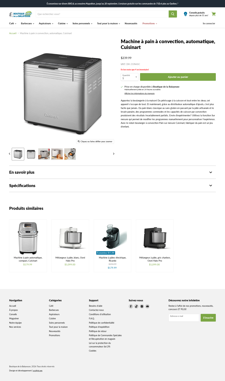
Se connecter (209, 23)
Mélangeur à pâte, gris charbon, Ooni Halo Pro (154, 259)
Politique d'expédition (99, 327)
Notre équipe (15, 322)
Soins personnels (82, 23)
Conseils (13, 314)
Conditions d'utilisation (100, 314)
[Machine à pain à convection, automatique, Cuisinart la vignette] (18, 154)
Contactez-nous (96, 310)
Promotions (148, 23)
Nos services (15, 327)
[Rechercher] (173, 14)
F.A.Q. (91, 318)
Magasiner (14, 318)
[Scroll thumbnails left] (9, 154)
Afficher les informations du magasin (139, 93)
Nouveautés (131, 23)
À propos (13, 310)
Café (12, 23)
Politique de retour (98, 331)
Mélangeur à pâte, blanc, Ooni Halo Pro (70, 259)
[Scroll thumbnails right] (113, 154)
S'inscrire (208, 317)
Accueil (13, 33)
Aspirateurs (45, 23)
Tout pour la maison (107, 23)
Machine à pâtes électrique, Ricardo (112, 259)
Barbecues (26, 23)
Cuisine (62, 23)
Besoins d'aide (95, 306)
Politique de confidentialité (101, 322)
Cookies (92, 350)
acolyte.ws (37, 370)
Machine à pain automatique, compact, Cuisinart (28, 259)
